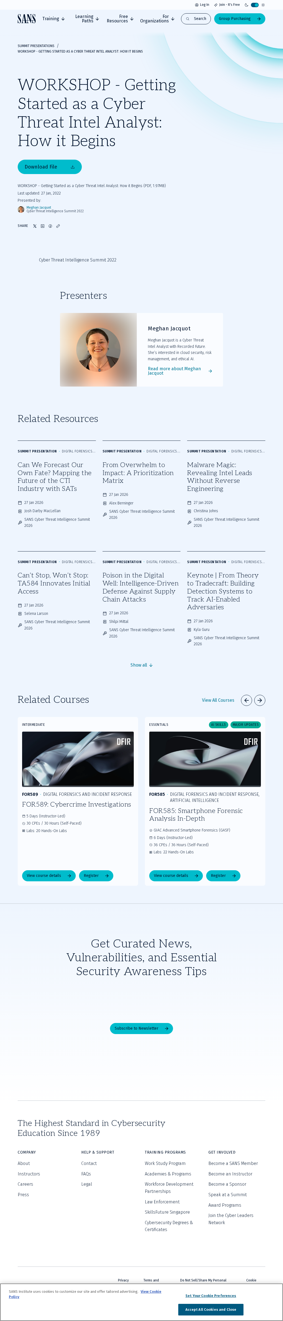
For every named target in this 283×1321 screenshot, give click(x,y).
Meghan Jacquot (39, 207)
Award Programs (224, 1205)
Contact (89, 1163)
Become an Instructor (230, 1174)
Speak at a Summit (227, 1194)
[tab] (53, 18)
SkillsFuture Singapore (167, 1212)
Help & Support (97, 1152)
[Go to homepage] (27, 18)
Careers (25, 1184)
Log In (204, 5)
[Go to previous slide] (246, 700)
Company (27, 1152)
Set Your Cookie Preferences (210, 1296)
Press (23, 1194)
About (24, 1163)
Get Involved (221, 1152)
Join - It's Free (229, 5)
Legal (86, 1184)
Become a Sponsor (227, 1184)
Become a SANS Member (233, 1163)
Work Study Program (165, 1163)
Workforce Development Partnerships (169, 1188)
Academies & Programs (168, 1174)
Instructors (29, 1174)
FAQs (86, 1174)
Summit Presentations (36, 46)
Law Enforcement (162, 1202)
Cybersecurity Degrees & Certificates (169, 1226)
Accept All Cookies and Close (211, 1309)
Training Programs (165, 1152)
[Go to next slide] (259, 700)
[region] (141, 1302)
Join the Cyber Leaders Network (230, 1219)
